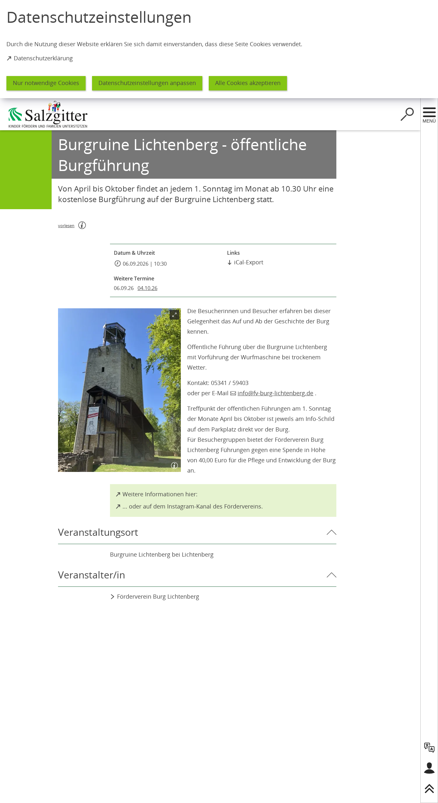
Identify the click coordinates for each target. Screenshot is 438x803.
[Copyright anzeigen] (173, 464)
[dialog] (219, 49)
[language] (429, 747)
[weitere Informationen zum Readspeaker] (82, 225)
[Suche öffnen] (407, 114)
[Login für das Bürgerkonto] (429, 768)
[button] (119, 390)
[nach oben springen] (429, 788)
